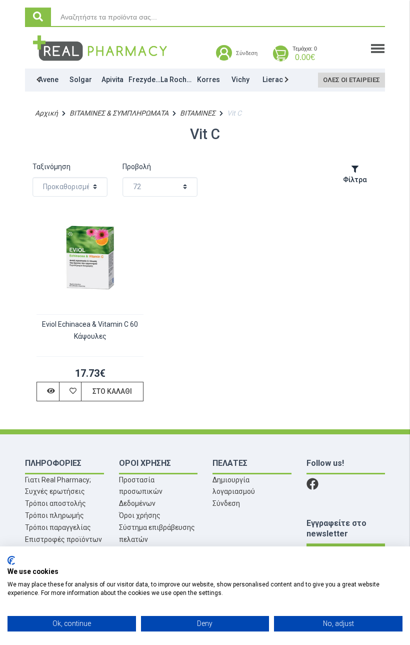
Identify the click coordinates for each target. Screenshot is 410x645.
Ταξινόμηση (51, 167)
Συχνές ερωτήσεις (55, 491)
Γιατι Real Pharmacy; (58, 480)
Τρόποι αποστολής (55, 503)
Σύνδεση (226, 503)
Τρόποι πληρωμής (54, 515)
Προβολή (136, 167)
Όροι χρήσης (139, 515)
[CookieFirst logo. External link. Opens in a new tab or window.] (11, 560)
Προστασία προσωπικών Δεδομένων (140, 492)
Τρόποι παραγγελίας (58, 527)
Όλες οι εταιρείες (351, 80)
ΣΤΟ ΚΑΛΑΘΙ (112, 391)
